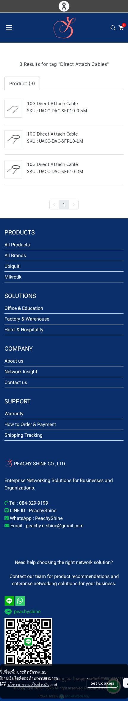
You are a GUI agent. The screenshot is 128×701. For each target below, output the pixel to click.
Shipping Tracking (23, 435)
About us (13, 361)
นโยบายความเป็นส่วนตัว (28, 684)
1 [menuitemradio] (64, 204)
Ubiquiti (12, 266)
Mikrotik (12, 277)
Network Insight (20, 371)
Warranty (14, 413)
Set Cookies (102, 683)
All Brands (15, 255)
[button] (113, 28)
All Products (17, 245)
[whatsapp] (20, 601)
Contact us (15, 382)
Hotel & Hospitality (23, 329)
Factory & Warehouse (26, 319)
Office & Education (23, 308)
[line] (9, 601)
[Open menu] (9, 28)
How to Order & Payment (30, 424)
